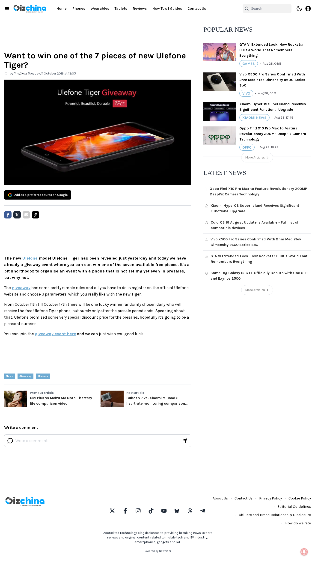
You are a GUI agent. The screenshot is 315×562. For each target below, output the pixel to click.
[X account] (112, 511)
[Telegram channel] (202, 511)
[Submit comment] (184, 440)
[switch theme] (299, 8)
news (9, 376)
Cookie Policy (299, 498)
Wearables (100, 8)
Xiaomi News (254, 117)
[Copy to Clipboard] (35, 214)
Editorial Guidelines (294, 506)
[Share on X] (17, 214)
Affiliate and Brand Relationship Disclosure (275, 515)
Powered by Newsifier (157, 551)
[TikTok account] (151, 511)
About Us (220, 498)
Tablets (121, 8)
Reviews (140, 8)
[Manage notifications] (304, 552)
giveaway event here (55, 333)
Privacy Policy (270, 498)
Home (61, 8)
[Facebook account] (125, 511)
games (248, 63)
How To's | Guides (167, 8)
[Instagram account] (138, 511)
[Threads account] (190, 511)
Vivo (246, 93)
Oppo (247, 147)
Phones (78, 8)
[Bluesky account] (177, 511)
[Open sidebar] (7, 8)
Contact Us (196, 8)
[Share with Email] (26, 214)
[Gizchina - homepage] (29, 8)
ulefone (43, 376)
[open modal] (308, 8)
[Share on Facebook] (8, 214)
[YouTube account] (164, 511)
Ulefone (30, 258)
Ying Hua (20, 73)
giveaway (21, 287)
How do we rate (298, 523)
